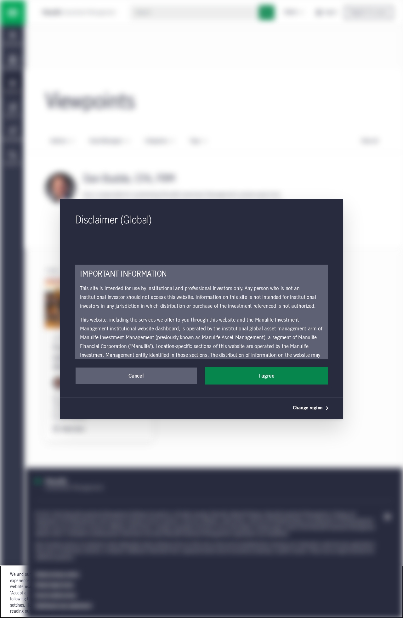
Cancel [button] (136, 376)
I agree (266, 376)
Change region (308, 408)
